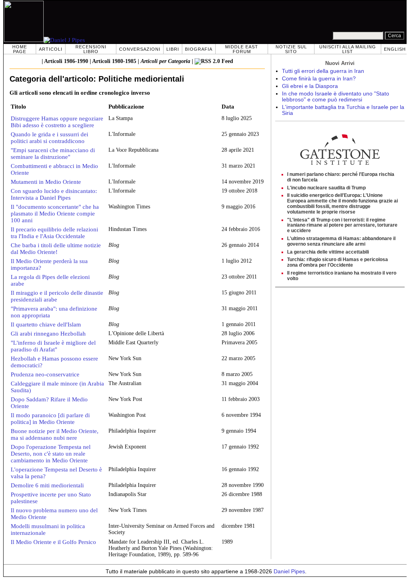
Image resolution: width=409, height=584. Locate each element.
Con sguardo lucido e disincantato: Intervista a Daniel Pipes (54, 194)
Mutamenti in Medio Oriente (46, 182)
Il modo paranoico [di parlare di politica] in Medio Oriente (50, 418)
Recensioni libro (90, 49)
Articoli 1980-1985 (114, 61)
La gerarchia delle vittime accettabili (328, 252)
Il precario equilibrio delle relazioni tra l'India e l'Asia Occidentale (54, 232)
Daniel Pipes (289, 571)
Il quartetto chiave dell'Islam (46, 324)
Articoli (50, 49)
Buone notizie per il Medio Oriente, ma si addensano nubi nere (54, 434)
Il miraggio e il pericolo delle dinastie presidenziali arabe (57, 296)
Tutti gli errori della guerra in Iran (323, 71)
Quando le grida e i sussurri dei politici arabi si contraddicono (49, 137)
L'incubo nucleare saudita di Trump (326, 188)
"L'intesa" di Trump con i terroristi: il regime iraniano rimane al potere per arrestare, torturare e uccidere (342, 225)
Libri (172, 49)
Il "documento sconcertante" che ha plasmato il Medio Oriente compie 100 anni (55, 213)
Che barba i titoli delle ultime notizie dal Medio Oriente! (56, 248)
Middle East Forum (241, 49)
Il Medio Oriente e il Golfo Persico (53, 542)
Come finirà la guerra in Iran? (319, 79)
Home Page (19, 49)
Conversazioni (139, 49)
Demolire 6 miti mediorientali (47, 485)
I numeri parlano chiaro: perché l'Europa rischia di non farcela (340, 177)
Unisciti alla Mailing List (347, 49)
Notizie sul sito (291, 49)
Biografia (198, 49)
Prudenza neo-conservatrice (45, 374)
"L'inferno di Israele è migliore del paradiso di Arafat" (53, 346)
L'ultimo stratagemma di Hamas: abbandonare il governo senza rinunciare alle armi (341, 241)
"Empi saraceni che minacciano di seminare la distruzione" (53, 153)
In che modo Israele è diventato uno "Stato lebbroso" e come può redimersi (335, 97)
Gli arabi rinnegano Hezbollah (48, 333)
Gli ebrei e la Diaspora (310, 86)
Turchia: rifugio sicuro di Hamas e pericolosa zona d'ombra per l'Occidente (337, 262)
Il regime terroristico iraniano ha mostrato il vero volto (341, 275)
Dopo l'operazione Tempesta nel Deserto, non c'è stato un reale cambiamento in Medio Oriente (51, 454)
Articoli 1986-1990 (66, 61)
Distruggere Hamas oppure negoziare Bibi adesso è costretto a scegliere (57, 121)
